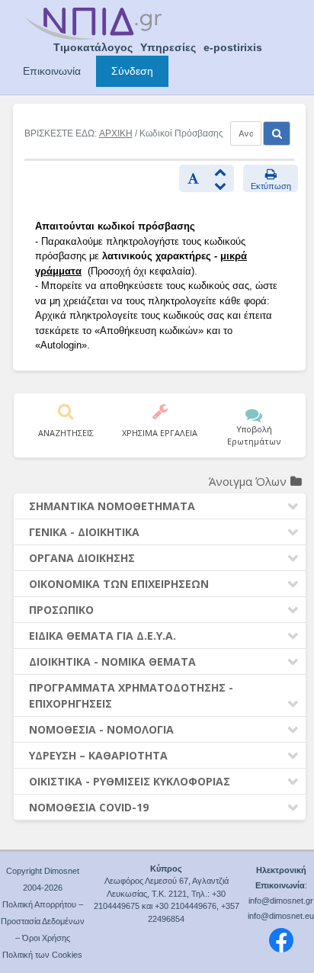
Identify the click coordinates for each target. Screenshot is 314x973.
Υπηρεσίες (168, 47)
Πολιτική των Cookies (42, 954)
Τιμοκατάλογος (93, 47)
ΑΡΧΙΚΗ (116, 133)
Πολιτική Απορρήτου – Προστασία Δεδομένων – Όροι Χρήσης (43, 921)
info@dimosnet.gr (280, 900)
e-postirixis (232, 47)
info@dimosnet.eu (281, 915)
